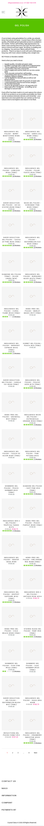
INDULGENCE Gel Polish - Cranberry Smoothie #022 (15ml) (32, 736)
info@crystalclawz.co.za (15, 3)
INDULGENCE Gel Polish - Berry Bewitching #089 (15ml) (11, 135)
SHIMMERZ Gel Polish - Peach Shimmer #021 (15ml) (11, 489)
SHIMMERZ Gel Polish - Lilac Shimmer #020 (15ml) (32, 666)
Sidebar (39, 105)
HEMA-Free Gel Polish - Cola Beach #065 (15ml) (11, 631)
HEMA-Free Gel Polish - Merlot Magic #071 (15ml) (32, 311)
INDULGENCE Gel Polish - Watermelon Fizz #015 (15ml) (32, 240)
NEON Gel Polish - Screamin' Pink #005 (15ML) (32, 205)
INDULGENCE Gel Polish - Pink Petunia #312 (32, 453)
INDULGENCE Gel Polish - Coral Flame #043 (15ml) (11, 311)
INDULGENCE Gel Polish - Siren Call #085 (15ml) (32, 134)
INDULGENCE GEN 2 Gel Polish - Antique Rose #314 (32, 594)
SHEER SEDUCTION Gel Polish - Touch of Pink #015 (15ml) (11, 239)
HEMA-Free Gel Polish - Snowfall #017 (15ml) (11, 417)
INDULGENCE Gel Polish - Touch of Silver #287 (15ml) (11, 453)
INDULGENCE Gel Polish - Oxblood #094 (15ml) (11, 170)
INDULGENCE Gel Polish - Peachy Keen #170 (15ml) (33, 382)
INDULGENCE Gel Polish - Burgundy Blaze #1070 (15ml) (33, 276)
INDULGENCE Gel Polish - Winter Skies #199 (11, 559)
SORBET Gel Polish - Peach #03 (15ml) (32, 344)
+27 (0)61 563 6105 (30, 3)
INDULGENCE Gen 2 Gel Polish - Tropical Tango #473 (11, 524)
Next (35, 753)
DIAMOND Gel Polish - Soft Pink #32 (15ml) (32, 488)
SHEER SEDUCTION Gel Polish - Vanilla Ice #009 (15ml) (11, 382)
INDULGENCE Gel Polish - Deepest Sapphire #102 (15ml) (11, 595)
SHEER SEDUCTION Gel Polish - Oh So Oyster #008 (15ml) (11, 205)
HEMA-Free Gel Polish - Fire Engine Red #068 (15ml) (32, 559)
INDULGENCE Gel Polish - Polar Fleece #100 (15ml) (32, 170)
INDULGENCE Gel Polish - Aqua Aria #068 (32, 700)
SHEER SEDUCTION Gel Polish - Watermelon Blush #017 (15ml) (11, 701)
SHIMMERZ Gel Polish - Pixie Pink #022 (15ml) (11, 665)
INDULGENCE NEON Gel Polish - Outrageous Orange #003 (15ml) (32, 418)
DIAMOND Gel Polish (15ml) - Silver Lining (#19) (11, 276)
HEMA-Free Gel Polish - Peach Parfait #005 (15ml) (32, 523)
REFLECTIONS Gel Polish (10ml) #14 (11, 734)
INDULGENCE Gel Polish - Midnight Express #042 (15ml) (11, 346)
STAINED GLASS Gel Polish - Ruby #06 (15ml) (32, 631)
